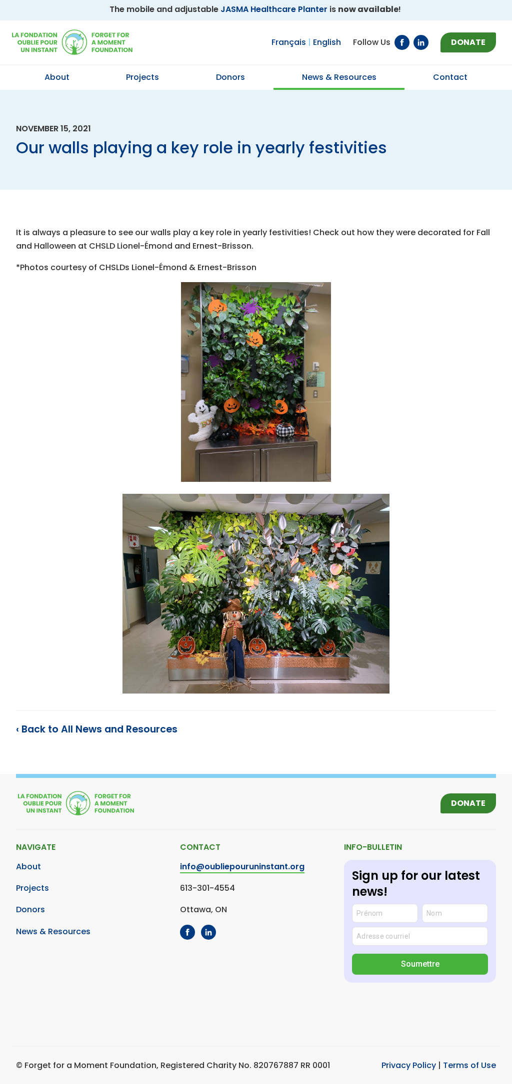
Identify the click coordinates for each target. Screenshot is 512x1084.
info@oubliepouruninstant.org (242, 866)
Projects (32, 888)
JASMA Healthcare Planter (274, 9)
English (327, 42)
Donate (468, 42)
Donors (30, 909)
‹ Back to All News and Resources (97, 729)
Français (289, 42)
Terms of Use (469, 1065)
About (28, 866)
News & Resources (53, 931)
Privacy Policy (409, 1065)
